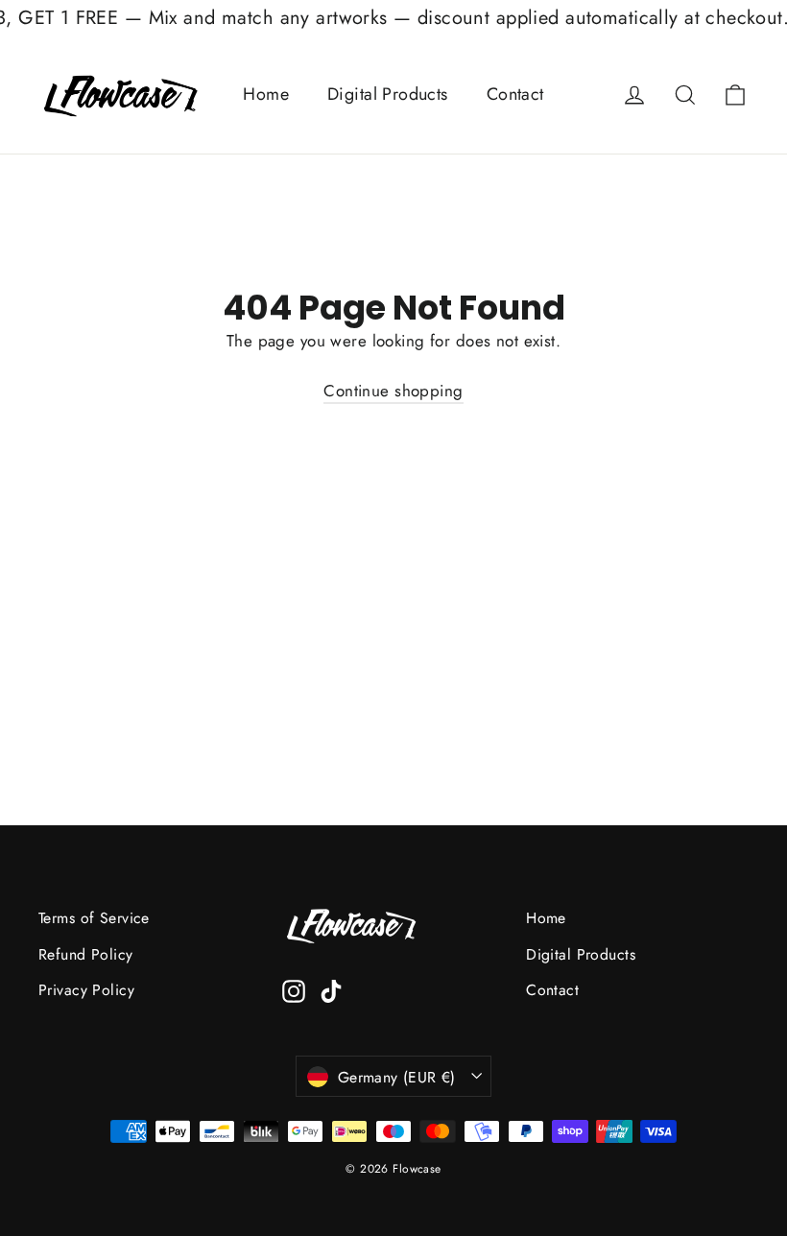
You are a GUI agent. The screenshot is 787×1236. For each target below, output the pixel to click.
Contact (515, 94)
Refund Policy (85, 954)
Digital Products (387, 94)
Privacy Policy (86, 990)
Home (266, 94)
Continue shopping (393, 390)
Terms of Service (94, 918)
